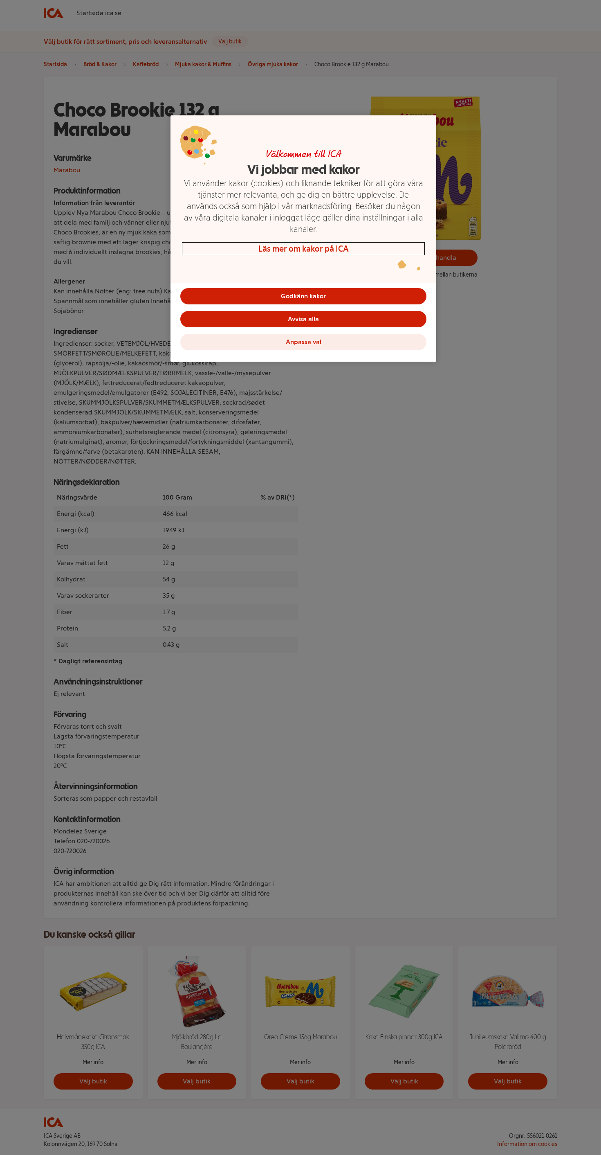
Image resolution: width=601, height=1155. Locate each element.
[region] (303, 238)
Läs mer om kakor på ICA (303, 249)
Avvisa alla (303, 319)
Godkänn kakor (303, 296)
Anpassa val (303, 342)
